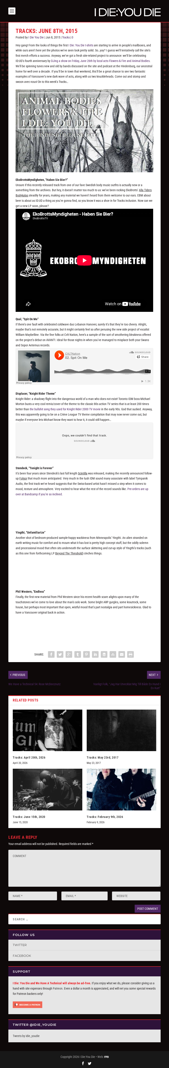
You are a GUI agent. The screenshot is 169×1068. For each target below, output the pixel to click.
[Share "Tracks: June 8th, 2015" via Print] (130, 654)
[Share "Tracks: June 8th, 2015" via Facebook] (51, 654)
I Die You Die (36, 37)
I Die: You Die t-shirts (80, 45)
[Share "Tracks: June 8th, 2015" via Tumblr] (77, 654)
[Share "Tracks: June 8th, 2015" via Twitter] (60, 654)
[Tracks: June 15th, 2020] (47, 789)
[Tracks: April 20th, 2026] (47, 730)
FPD (106, 1057)
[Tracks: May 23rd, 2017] (121, 730)
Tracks (66, 37)
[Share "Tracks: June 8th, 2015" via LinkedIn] (95, 654)
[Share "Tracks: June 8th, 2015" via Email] (121, 654)
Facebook (22, 956)
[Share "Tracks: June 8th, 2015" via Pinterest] (86, 654)
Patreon (57, 988)
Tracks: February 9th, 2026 (105, 817)
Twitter (20, 945)
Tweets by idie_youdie (26, 1036)
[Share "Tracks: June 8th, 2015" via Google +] (68, 654)
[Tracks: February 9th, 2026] (121, 789)
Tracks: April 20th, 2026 (29, 757)
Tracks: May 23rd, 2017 (102, 757)
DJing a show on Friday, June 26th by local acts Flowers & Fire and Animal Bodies (100, 61)
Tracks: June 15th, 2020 (29, 817)
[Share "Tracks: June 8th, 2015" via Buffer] (104, 654)
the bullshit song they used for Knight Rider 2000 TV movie (65, 409)
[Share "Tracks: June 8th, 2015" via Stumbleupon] (112, 654)
